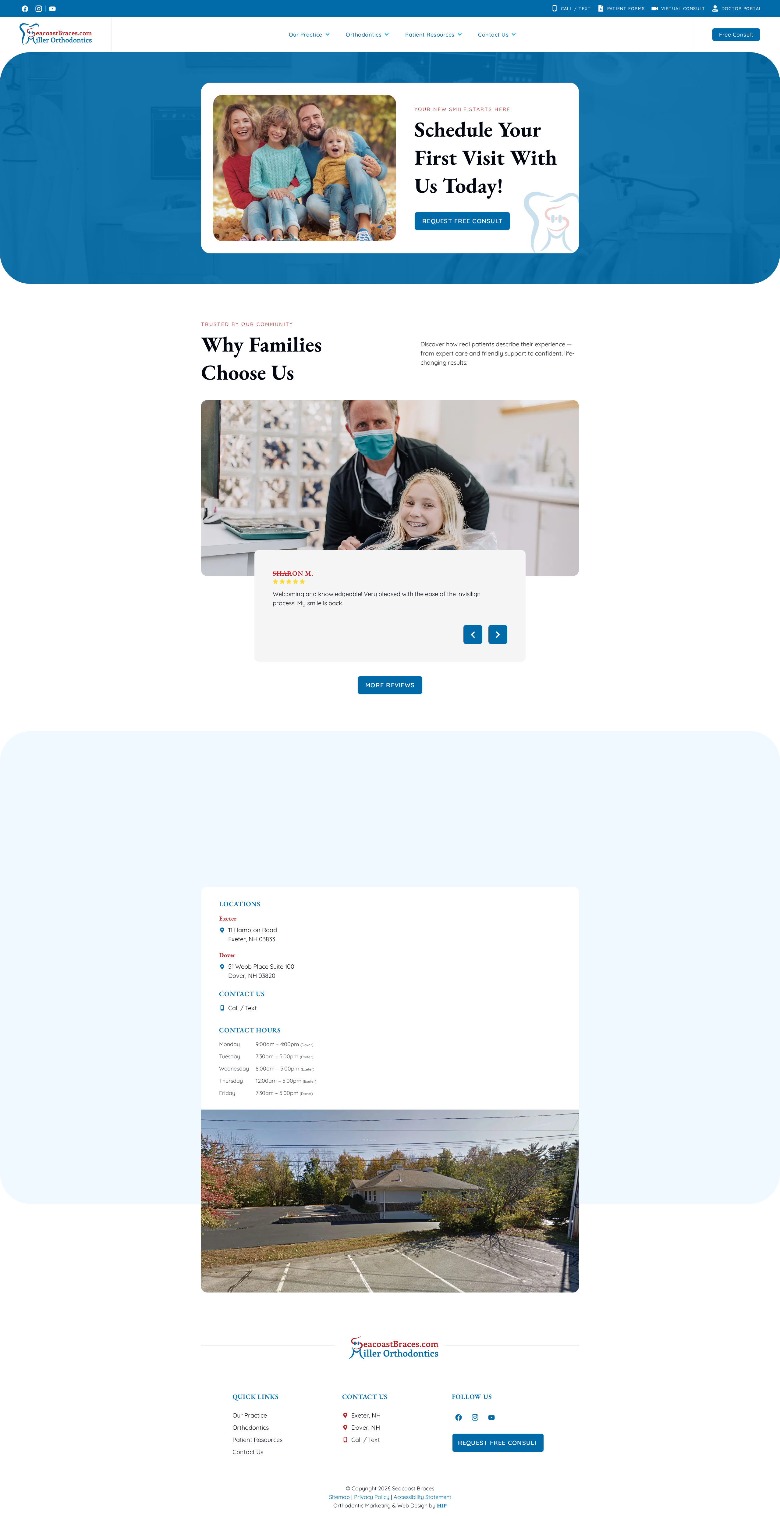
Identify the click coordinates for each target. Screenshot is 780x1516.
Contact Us (493, 34)
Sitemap (339, 1496)
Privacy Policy (371, 1496)
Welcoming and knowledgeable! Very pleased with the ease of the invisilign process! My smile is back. (377, 598)
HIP (442, 1505)
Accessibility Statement (422, 1496)
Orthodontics (363, 34)
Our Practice (305, 34)
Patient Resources (430, 34)
